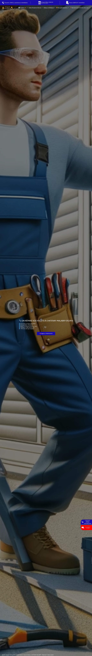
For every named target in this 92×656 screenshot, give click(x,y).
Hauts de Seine (27, 654)
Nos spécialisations (63, 7)
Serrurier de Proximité (11, 654)
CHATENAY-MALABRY (36, 654)
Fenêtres (22, 7)
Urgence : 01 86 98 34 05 (46, 333)
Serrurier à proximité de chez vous (80, 7)
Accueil (3, 654)
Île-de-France (20, 654)
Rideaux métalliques (49, 7)
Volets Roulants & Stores (35, 7)
